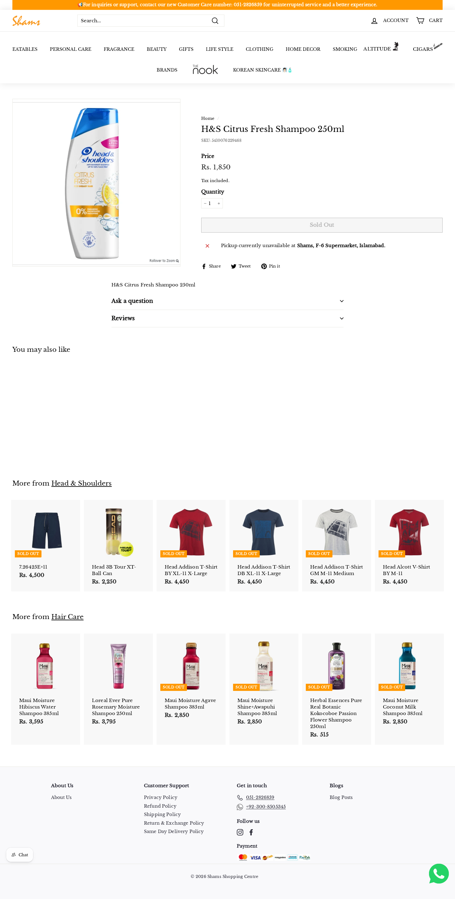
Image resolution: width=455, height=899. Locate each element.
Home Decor (303, 49)
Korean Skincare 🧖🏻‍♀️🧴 (262, 70)
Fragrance (119, 49)
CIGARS (423, 49)
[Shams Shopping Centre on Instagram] (240, 832)
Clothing (259, 49)
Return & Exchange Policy (174, 823)
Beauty (157, 49)
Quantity (212, 192)
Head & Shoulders (81, 483)
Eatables (24, 49)
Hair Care (67, 617)
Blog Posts (341, 797)
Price (207, 156)
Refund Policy (160, 806)
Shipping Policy (162, 814)
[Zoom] (96, 182)
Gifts (186, 49)
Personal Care (70, 49)
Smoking (345, 49)
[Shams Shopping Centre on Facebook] (251, 832)
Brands (167, 70)
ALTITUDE (377, 49)
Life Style (219, 49)
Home (207, 118)
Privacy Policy (160, 797)
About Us (61, 797)
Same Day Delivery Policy (174, 831)
